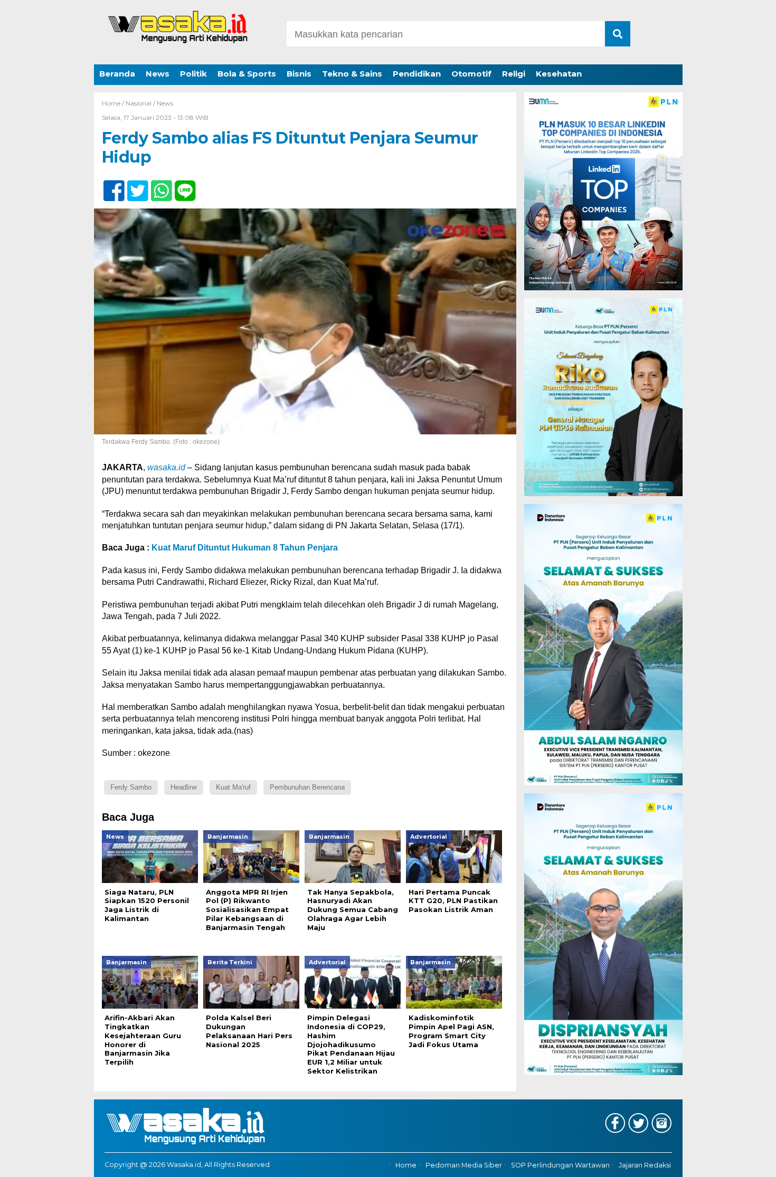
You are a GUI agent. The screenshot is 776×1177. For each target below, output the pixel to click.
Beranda (117, 74)
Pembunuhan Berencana (307, 787)
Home (406, 1165)
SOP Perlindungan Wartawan (560, 1165)
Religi (513, 74)
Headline (184, 787)
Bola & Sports (246, 74)
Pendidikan (417, 74)
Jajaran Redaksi (645, 1165)
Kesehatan (559, 74)
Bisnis (299, 74)
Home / (114, 103)
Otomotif (471, 74)
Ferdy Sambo (131, 787)
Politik (193, 74)
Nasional (139, 103)
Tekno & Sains (352, 74)
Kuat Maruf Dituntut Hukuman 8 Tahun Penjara (245, 547)
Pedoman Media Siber (463, 1165)
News (157, 74)
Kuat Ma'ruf (233, 787)
